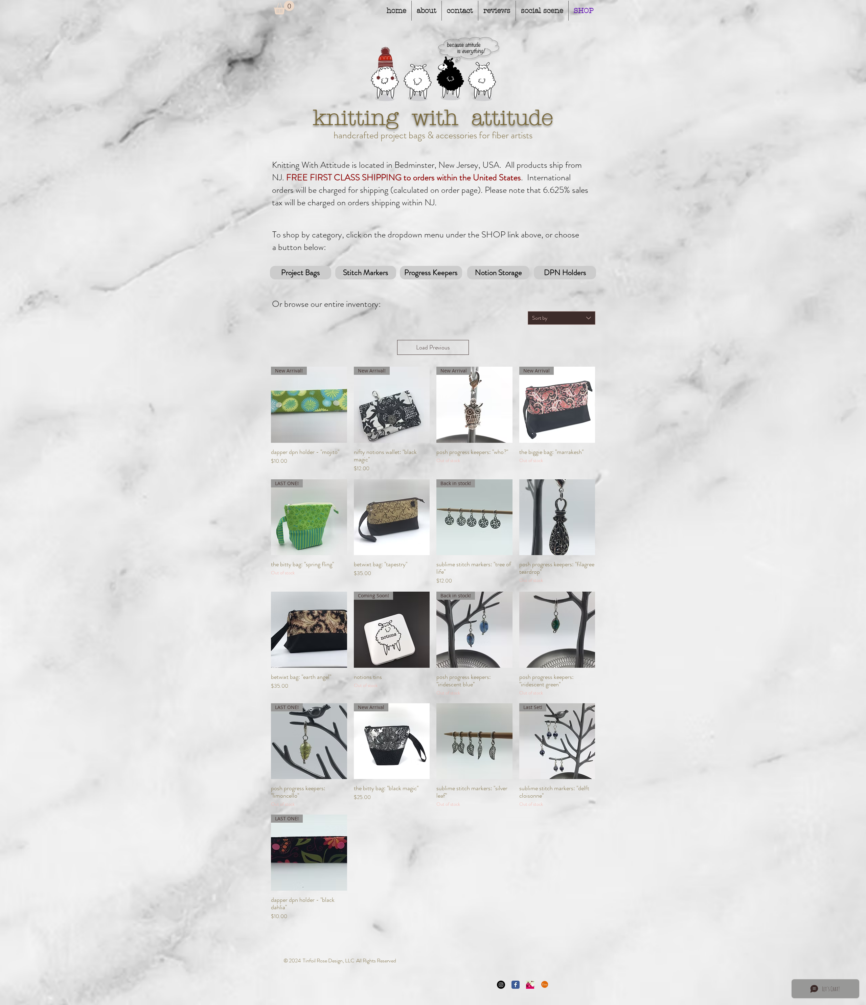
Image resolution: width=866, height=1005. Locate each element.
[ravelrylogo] (530, 985)
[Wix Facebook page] (515, 985)
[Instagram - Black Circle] (501, 985)
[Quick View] (392, 517)
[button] (284, 8)
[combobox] (561, 318)
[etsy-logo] (545, 985)
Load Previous (433, 347)
